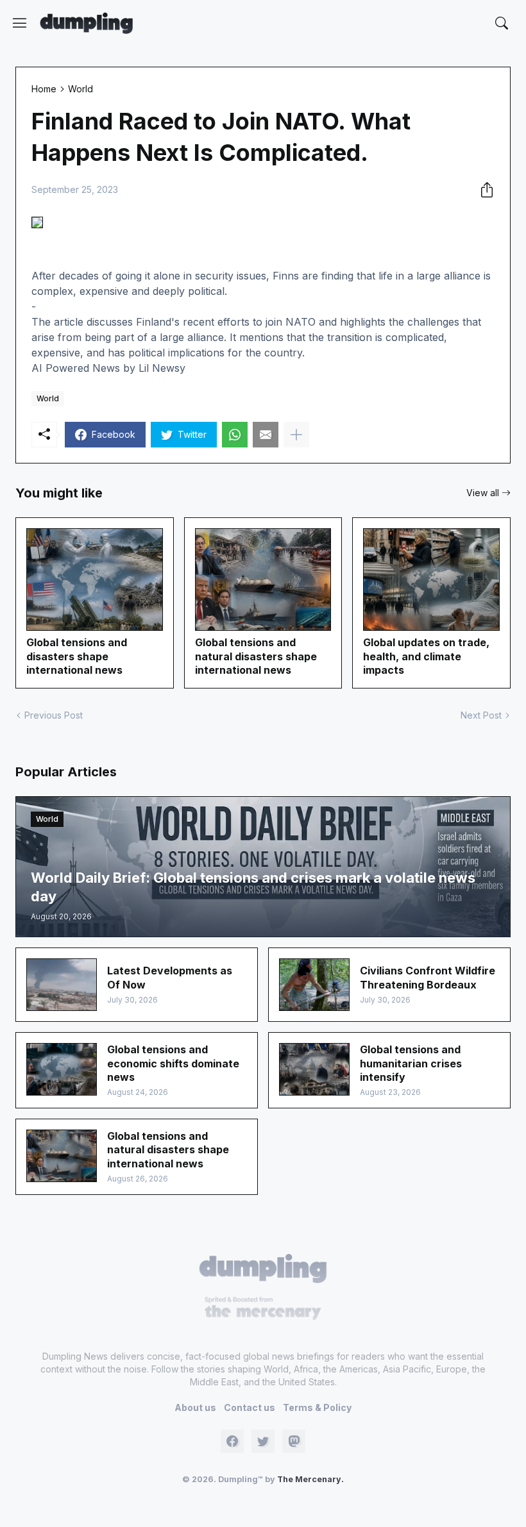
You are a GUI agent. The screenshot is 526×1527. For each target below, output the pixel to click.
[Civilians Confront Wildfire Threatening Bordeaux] (314, 984)
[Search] (501, 23)
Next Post (481, 715)
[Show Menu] (20, 23)
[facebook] (232, 1441)
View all (482, 492)
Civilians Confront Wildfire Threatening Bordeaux (427, 977)
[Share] (483, 189)
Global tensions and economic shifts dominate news (173, 1063)
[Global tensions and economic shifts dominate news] (61, 1069)
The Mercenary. (310, 1479)
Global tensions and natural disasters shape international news (256, 656)
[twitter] (263, 1441)
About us (195, 1407)
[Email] (265, 434)
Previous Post (53, 715)
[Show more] (296, 434)
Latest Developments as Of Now (169, 977)
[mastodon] (293, 1441)
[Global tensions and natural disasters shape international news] (61, 1156)
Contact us (249, 1407)
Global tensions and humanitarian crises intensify (411, 1063)
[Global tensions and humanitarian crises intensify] (314, 1069)
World (80, 88)
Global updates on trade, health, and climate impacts (426, 656)
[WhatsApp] (235, 434)
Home (43, 88)
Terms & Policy (317, 1407)
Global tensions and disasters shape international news (76, 656)
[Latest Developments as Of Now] (61, 984)
